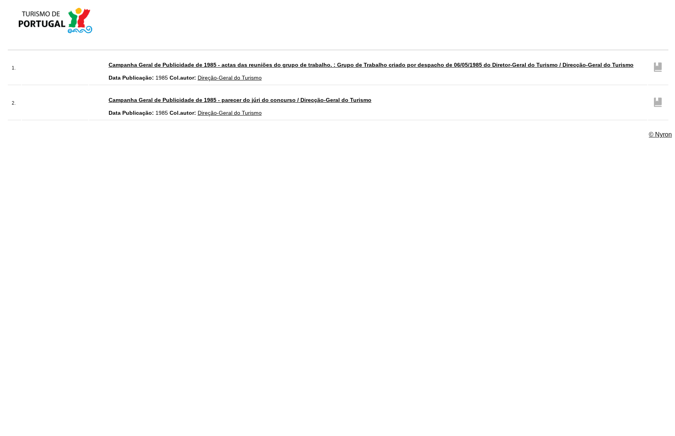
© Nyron (660, 134)
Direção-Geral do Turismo (230, 78)
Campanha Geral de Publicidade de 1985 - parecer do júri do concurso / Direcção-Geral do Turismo (240, 100)
